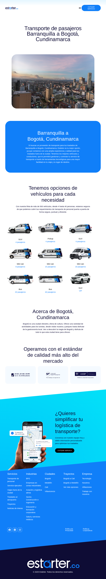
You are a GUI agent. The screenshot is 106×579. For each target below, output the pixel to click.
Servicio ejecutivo (14, 486)
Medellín (48, 483)
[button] (80, 8)
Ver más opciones (70, 487)
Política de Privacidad (69, 529)
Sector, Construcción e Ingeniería (32, 500)
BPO (28, 479)
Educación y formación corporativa (31, 510)
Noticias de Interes (15, 508)
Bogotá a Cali (69, 479)
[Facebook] (9, 530)
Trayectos (11, 504)
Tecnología (86, 479)
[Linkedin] (15, 530)
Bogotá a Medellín (70, 483)
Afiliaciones (87, 487)
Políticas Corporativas (87, 529)
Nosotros (86, 483)
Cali (46, 487)
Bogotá (48, 479)
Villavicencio (50, 491)
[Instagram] (20, 530)
